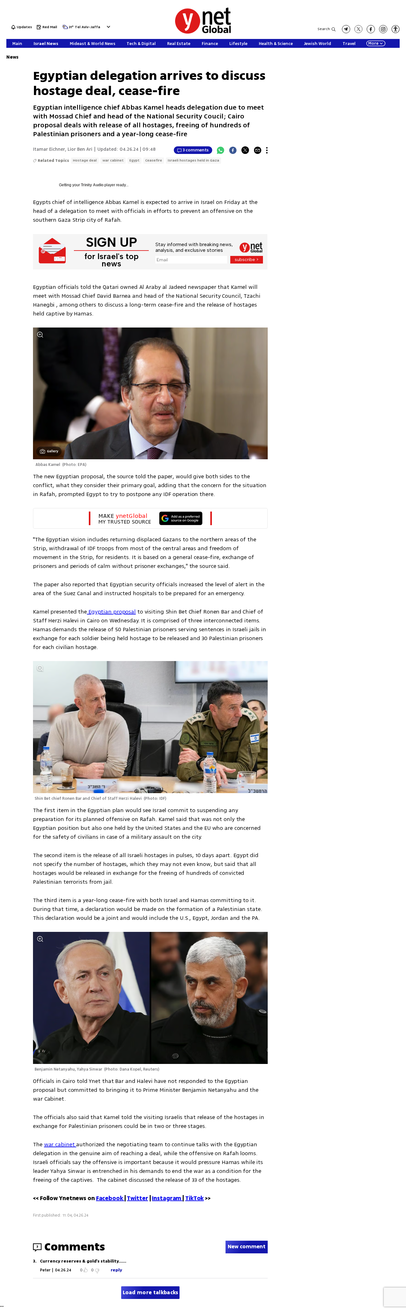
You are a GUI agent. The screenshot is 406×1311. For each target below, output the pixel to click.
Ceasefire (153, 160)
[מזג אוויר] (65, 28)
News (12, 57)
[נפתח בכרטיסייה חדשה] (346, 29)
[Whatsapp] (220, 150)
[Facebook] (233, 150)
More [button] (373, 43)
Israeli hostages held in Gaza (193, 160)
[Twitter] (245, 150)
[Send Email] (257, 150)
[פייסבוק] (371, 29)
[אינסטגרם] (383, 29)
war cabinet (113, 160)
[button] (107, 27)
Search (324, 29)
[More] (267, 150)
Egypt (134, 160)
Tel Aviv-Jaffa (87, 27)
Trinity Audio (92, 185)
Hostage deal (85, 160)
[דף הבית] (203, 32)
